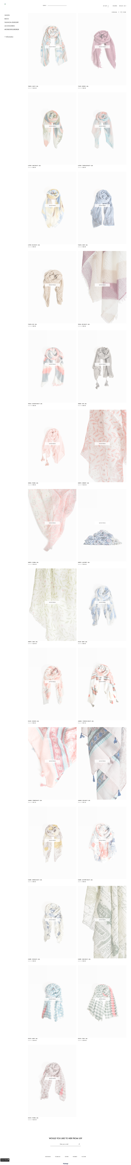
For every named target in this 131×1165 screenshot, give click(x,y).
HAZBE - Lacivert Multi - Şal (85, 879)
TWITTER (66, 1156)
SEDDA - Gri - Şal (82, 403)
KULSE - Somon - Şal (33, 721)
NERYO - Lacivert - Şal (84, 562)
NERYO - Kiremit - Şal (83, 483)
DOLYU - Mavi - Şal (32, 1038)
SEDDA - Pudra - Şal (33, 483)
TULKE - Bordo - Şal (83, 86)
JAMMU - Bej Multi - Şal (84, 800)
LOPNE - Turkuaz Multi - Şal (85, 165)
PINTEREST (75, 1156)
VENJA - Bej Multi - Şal (84, 324)
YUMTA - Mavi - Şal (83, 245)
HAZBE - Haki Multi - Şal (84, 959)
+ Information (9, 37)
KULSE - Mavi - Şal (82, 641)
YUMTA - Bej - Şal (32, 324)
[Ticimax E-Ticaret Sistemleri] (65, 1164)
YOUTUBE (84, 1156)
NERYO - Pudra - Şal (33, 562)
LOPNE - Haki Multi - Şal (34, 165)
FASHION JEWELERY (12, 22)
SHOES (7, 15)
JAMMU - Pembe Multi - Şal (35, 800)
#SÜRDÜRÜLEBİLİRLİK (12, 29)
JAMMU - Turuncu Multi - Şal (86, 721)
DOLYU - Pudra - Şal (33, 1118)
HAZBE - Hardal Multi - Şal (35, 879)
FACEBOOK (57, 1156)
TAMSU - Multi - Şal (33, 86)
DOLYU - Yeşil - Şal (82, 1038)
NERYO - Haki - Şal (32, 641)
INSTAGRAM (48, 1156)
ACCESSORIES (10, 26)
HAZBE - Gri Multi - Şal (34, 959)
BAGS (7, 19)
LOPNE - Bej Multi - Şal (34, 245)
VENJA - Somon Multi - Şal (35, 403)
